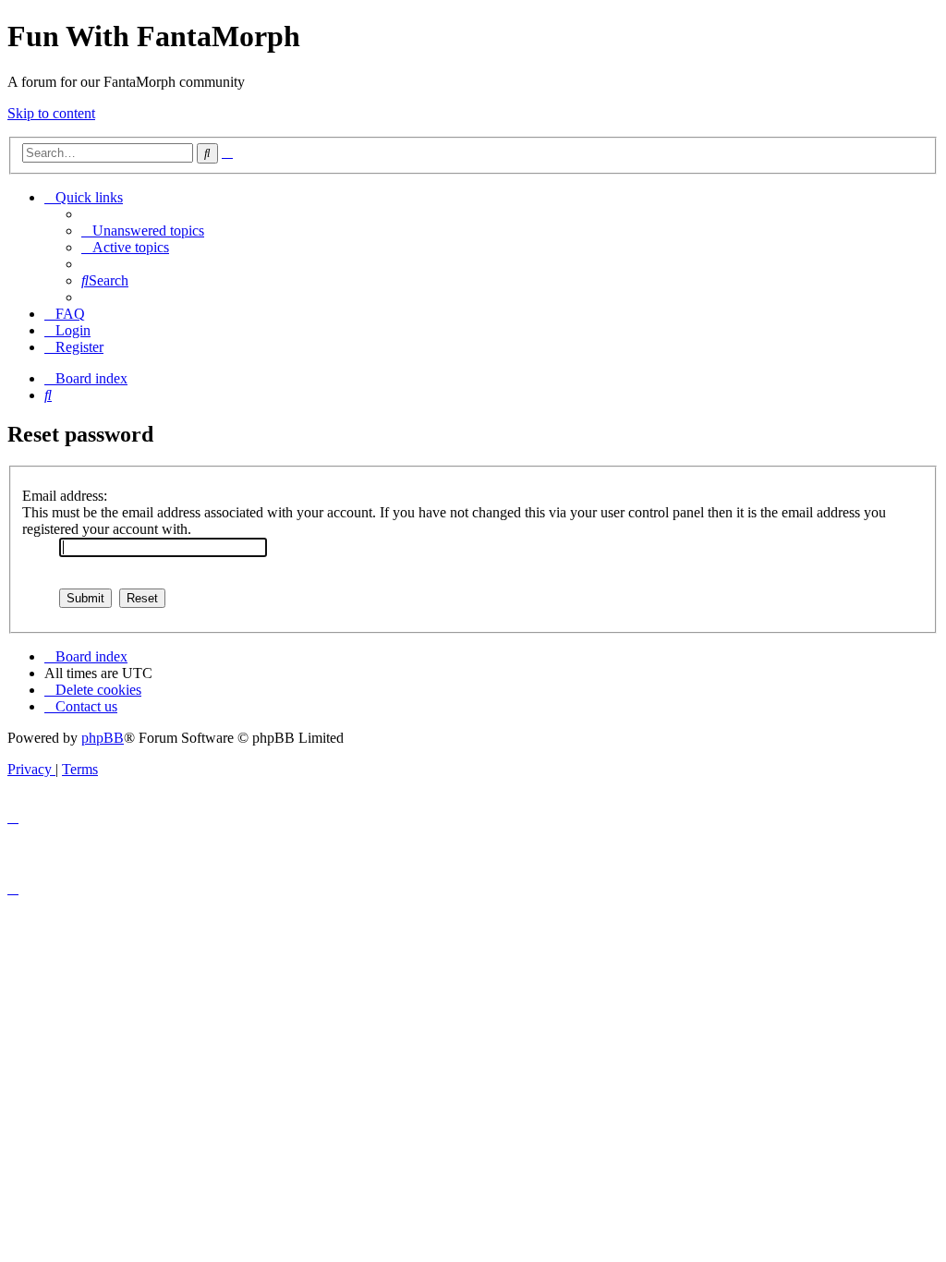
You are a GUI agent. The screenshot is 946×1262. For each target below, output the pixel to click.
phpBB (102, 738)
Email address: (64, 496)
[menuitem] (142, 230)
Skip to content (51, 113)
